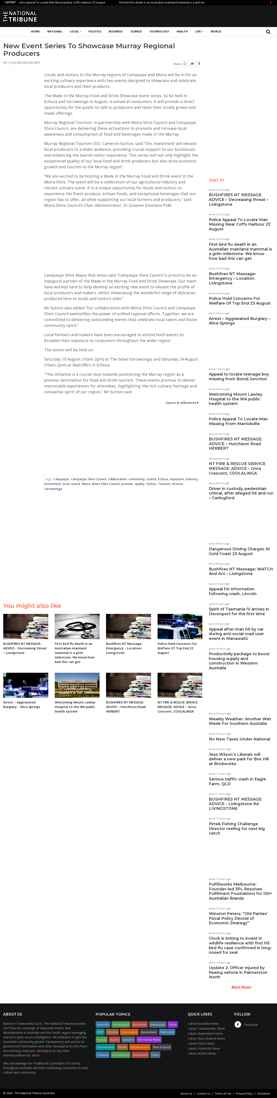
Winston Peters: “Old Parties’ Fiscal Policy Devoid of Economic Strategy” (238, 918)
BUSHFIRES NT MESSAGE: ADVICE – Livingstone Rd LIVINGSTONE (235, 804)
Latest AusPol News (202, 1053)
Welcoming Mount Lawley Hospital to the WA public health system (235, 399)
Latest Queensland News (205, 1033)
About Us (186, 1093)
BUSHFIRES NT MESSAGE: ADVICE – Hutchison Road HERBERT (235, 444)
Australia (103, 1024)
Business (116, 31)
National (54, 31)
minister (128, 1040)
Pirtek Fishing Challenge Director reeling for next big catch (237, 829)
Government (121, 1024)
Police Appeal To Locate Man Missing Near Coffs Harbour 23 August (240, 224)
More (36, 1055)
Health (182, 31)
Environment (105, 1047)
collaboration (117, 479)
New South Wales (149, 1040)
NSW (100, 1032)
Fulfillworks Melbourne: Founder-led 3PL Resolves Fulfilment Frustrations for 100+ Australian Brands (240, 891)
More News (241, 987)
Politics (95, 31)
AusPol (114, 1040)
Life (198, 31)
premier (127, 484)
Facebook (250, 1025)
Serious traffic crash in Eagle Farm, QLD (237, 781)
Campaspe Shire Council (88, 479)
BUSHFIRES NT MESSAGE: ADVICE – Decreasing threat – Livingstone (238, 200)
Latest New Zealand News (206, 1038)
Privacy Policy (244, 1093)
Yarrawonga (53, 488)
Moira (86, 484)
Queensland (148, 1032)
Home (35, 31)
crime (155, 1055)
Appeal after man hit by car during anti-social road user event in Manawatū (236, 634)
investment (52, 484)
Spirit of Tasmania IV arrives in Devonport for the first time (239, 611)
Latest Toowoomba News (206, 1028)
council (151, 479)
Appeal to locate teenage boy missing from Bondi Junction (239, 376)
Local (74, 31)
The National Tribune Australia (35, 1093)
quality (140, 484)
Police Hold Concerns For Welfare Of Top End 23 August (240, 301)
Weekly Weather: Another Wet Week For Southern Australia (240, 721)
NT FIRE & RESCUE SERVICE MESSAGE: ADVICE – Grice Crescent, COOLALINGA (237, 468)
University (167, 1032)
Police (173, 1024)
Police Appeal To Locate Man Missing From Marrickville (238, 421)
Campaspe (61, 479)
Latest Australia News (203, 1023)
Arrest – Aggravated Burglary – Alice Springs (239, 321)
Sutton (151, 484)
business (102, 1055)
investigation (120, 1055)
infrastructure (139, 1047)
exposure (177, 479)
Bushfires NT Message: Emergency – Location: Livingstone (232, 278)
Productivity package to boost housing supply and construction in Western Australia (239, 661)
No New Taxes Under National (239, 739)
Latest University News (204, 1048)
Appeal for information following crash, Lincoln (233, 591)
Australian (140, 1024)
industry (192, 479)
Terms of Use (223, 1093)
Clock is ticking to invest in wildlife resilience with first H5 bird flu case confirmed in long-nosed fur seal (240, 945)
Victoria (177, 484)
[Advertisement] (195, 16)
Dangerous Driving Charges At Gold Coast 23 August (239, 551)
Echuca (163, 479)
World (216, 31)
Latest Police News (201, 1043)
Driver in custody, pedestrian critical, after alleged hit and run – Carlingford (241, 493)
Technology (159, 31)
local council (71, 484)
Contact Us (203, 1093)
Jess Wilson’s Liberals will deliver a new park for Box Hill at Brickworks (239, 759)
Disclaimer (263, 1093)
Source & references (181, 402)
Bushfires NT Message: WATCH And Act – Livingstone (241, 571)
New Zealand (161, 1047)
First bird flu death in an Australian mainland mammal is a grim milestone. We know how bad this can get (170, 2)
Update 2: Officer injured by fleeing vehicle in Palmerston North (238, 972)
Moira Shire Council (105, 484)
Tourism (164, 484)
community (137, 479)
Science (136, 31)
